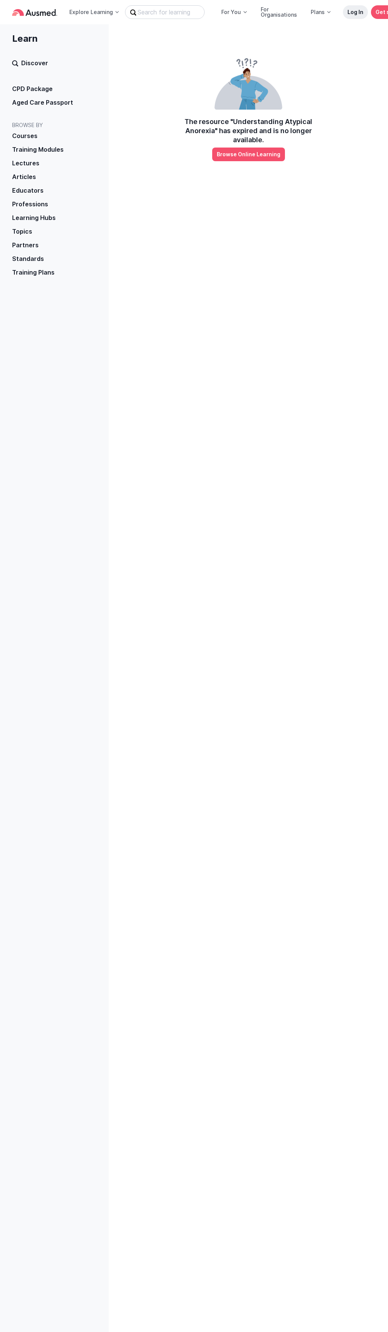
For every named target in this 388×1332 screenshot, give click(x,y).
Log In (355, 12)
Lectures (25, 163)
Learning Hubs (34, 217)
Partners (25, 245)
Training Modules (38, 149)
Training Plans (33, 272)
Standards (28, 258)
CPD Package (32, 89)
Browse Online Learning (248, 154)
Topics (22, 231)
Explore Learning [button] (91, 12)
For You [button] (231, 12)
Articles (24, 177)
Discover (34, 63)
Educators (28, 190)
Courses (25, 136)
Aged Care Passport (42, 102)
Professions (30, 204)
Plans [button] (318, 12)
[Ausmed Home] (34, 12)
